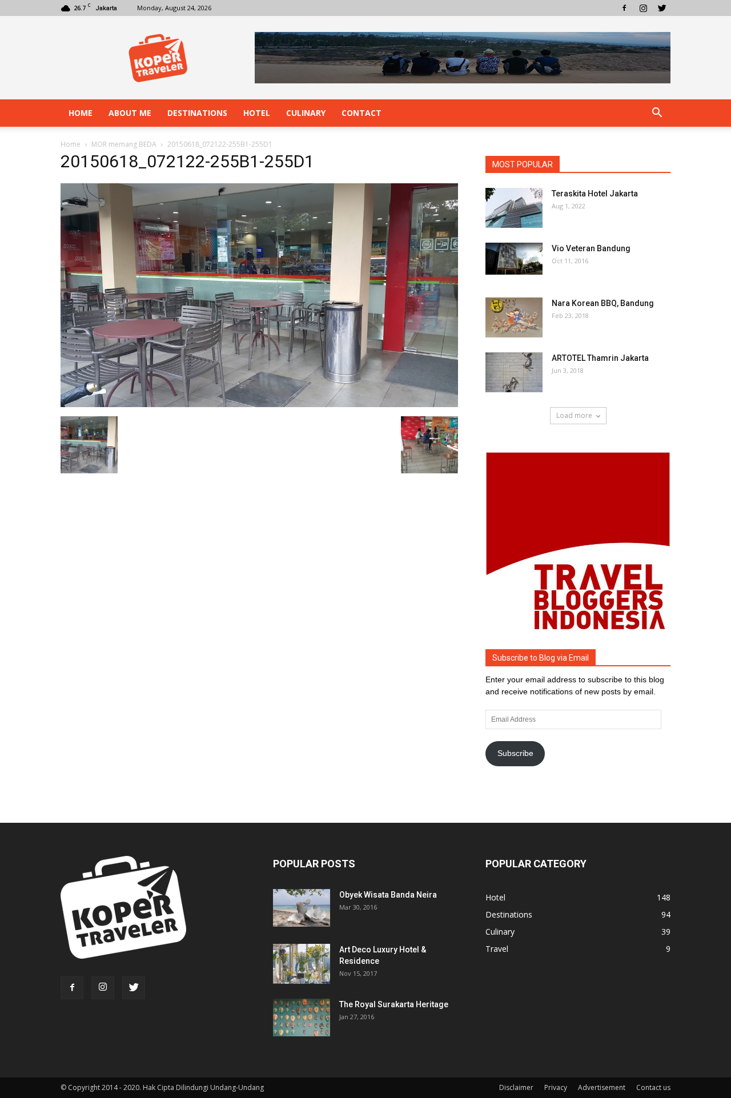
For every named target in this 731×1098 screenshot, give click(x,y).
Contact (361, 112)
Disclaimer (516, 1087)
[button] (656, 113)
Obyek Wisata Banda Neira (388, 894)
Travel (496, 948)
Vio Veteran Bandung (591, 248)
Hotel (256, 112)
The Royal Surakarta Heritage (393, 1004)
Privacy (555, 1087)
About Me (130, 112)
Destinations (197, 112)
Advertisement (601, 1087)
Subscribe (515, 753)
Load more (574, 415)
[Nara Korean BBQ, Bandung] (514, 317)
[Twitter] (661, 8)
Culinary (306, 112)
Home (81, 112)
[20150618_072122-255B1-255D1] (259, 404)
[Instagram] (643, 8)
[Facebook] (624, 8)
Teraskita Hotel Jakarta (595, 193)
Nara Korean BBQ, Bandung (603, 303)
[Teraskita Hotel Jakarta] (514, 208)
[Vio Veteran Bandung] (514, 259)
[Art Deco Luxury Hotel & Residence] (301, 964)
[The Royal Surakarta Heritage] (301, 1018)
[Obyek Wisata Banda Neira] (301, 908)
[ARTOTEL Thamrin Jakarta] (514, 372)
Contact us (653, 1087)
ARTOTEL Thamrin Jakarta (600, 358)
